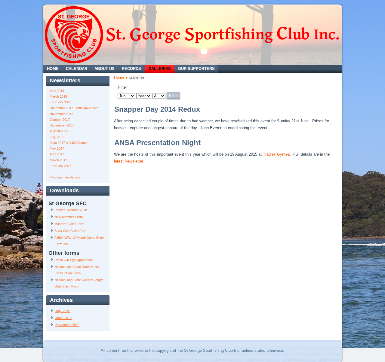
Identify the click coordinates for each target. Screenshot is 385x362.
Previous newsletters (65, 177)
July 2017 (57, 137)
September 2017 (62, 125)
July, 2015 (62, 311)
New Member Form (68, 217)
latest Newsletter (128, 161)
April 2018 (57, 91)
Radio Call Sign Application (73, 260)
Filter (173, 95)
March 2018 (58, 96)
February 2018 (60, 102)
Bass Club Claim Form (70, 231)
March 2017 (58, 160)
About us (104, 68)
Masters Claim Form (69, 224)
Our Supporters (196, 68)
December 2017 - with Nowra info (74, 108)
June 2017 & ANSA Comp (68, 142)
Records (131, 68)
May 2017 (57, 148)
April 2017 (57, 154)
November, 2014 (67, 325)
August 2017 (59, 131)
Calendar (76, 68)
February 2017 (60, 166)
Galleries (159, 68)
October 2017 (60, 119)
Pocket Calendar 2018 (70, 210)
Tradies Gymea (276, 154)
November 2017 (61, 114)
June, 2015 (63, 318)
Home (53, 68)
